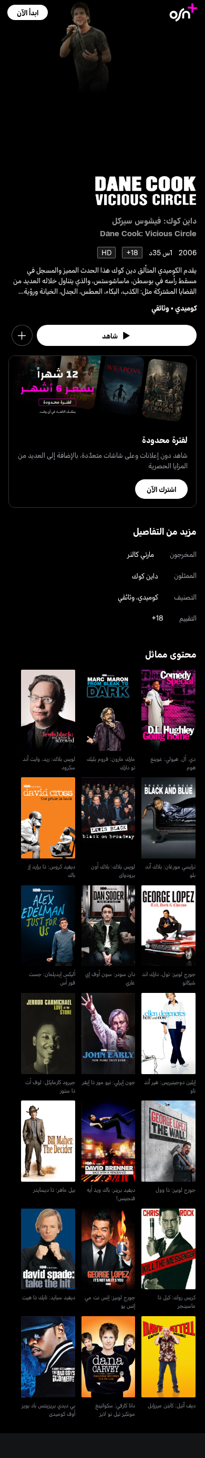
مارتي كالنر (140, 554)
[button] (27, 12)
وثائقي (160, 308)
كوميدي (186, 308)
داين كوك (145, 576)
